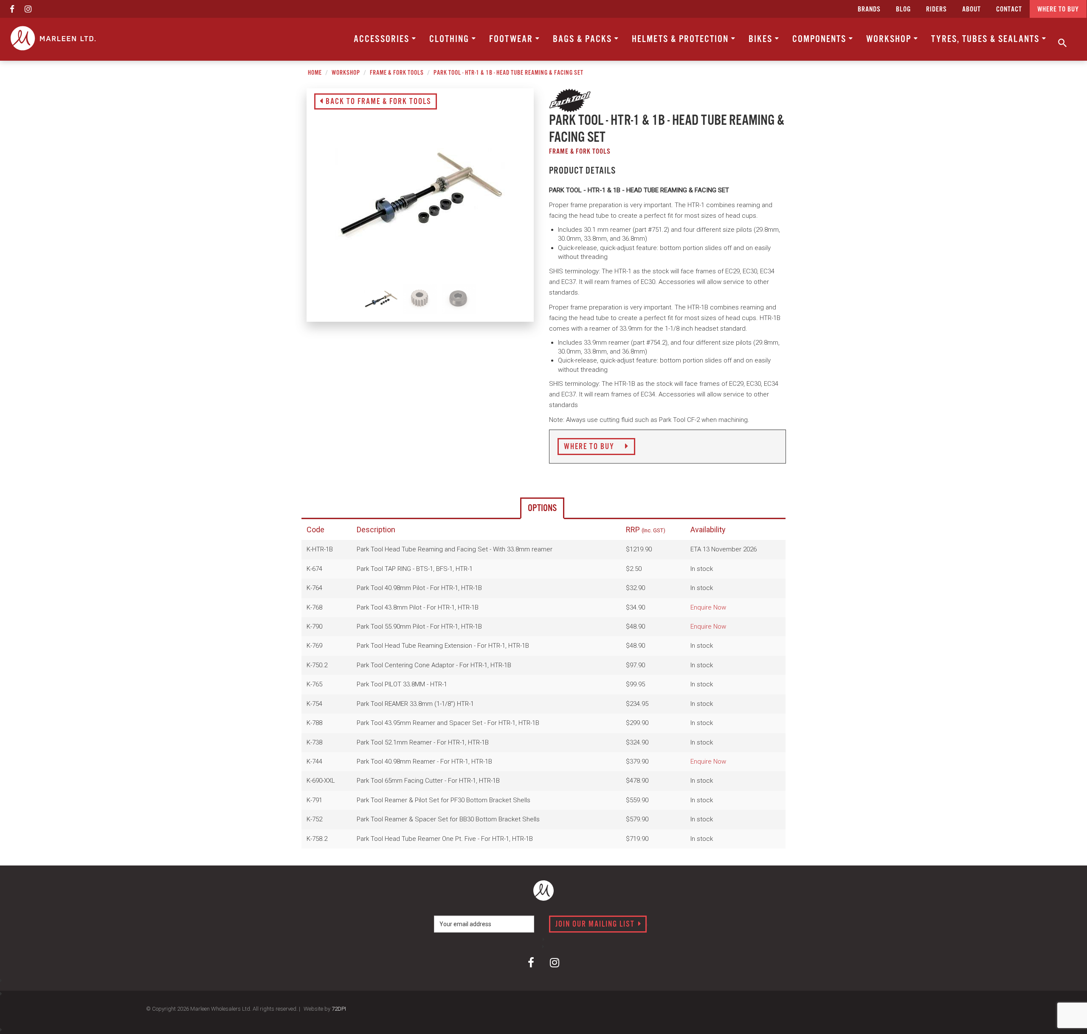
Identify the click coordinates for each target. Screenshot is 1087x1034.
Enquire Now (708, 607)
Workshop (890, 39)
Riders (936, 9)
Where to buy (1058, 9)
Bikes (762, 39)
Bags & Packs (583, 39)
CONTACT (1009, 9)
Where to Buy (590, 447)
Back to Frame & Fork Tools (377, 102)
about (971, 9)
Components (820, 39)
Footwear (512, 39)
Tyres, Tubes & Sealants (986, 39)
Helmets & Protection (681, 39)
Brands (869, 9)
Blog (903, 9)
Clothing (450, 39)
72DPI (339, 1009)
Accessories (383, 39)
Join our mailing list (596, 924)
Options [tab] (542, 508)
